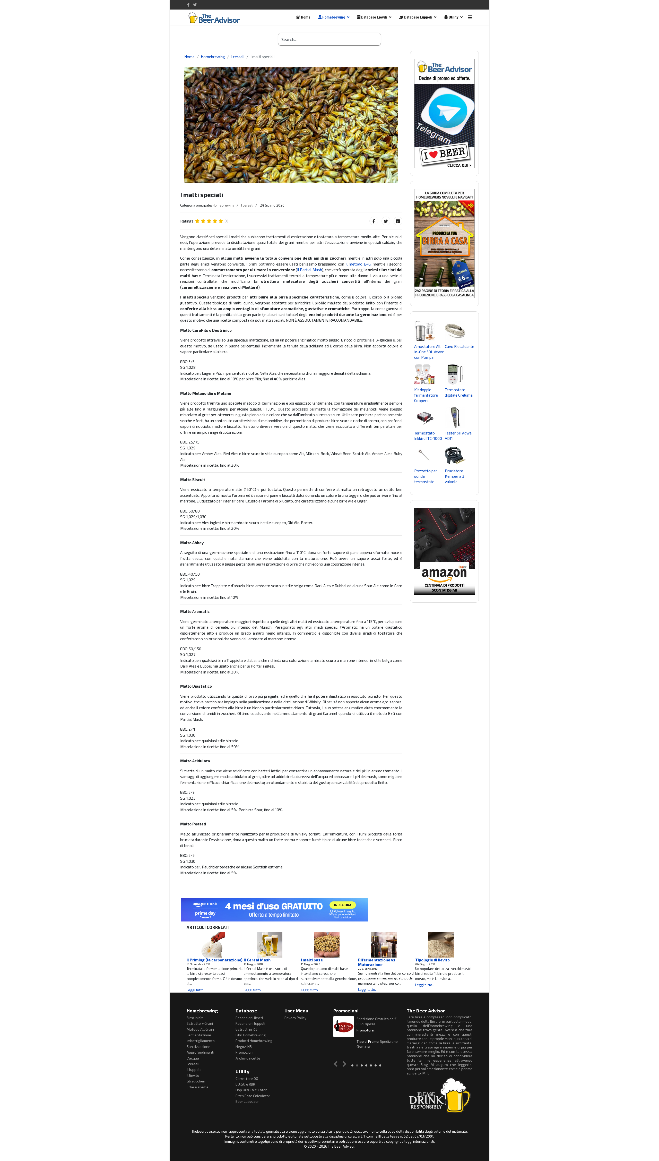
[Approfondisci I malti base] (326, 945)
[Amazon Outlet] (444, 551)
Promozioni (244, 1052)
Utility (453, 17)
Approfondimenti (200, 1052)
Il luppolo (194, 1069)
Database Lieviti (373, 17)
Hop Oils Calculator (251, 1090)
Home (305, 17)
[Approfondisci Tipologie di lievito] (441, 945)
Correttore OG (247, 1078)
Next (343, 1064)
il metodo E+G (358, 264)
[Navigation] (470, 17)
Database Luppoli (417, 17)
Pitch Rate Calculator (253, 1096)
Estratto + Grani (200, 1023)
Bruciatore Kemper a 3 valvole (454, 476)
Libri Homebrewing (251, 1035)
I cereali (247, 205)
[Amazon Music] (329, 910)
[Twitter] (385, 221)
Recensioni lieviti (249, 1017)
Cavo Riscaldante (459, 346)
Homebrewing (333, 17)
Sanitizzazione (198, 1046)
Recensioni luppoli (250, 1023)
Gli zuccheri (196, 1081)
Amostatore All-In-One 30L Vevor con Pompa (429, 352)
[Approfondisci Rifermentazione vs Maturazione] (384, 945)
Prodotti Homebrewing (254, 1040)
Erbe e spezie (198, 1087)
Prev (337, 1064)
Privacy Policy (295, 1017)
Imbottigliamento (201, 1040)
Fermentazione (199, 1035)
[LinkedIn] (398, 221)
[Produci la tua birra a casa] (444, 243)
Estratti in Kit (246, 1029)
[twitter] (195, 5)
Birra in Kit (195, 1017)
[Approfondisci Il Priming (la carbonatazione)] (212, 945)
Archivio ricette (248, 1058)
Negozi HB (244, 1046)
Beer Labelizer (247, 1101)
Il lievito (193, 1075)
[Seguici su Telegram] (444, 113)
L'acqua (193, 1058)
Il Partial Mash (309, 269)
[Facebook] (373, 221)
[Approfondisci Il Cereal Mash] (269, 945)
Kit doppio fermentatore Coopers (426, 395)
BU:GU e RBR (245, 1084)
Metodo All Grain (200, 1029)
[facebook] (188, 5)
